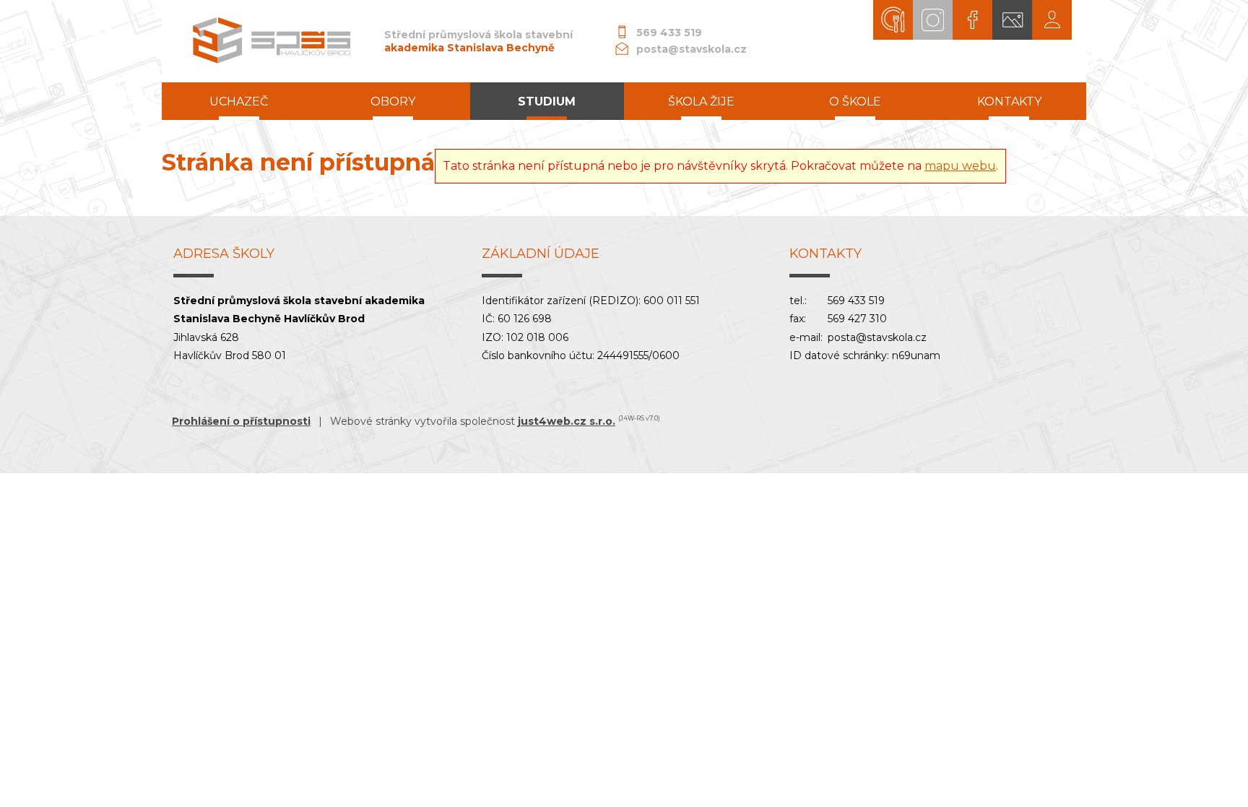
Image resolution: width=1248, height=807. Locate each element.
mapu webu (960, 166)
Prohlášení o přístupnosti (241, 421)
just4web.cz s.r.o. (566, 421)
